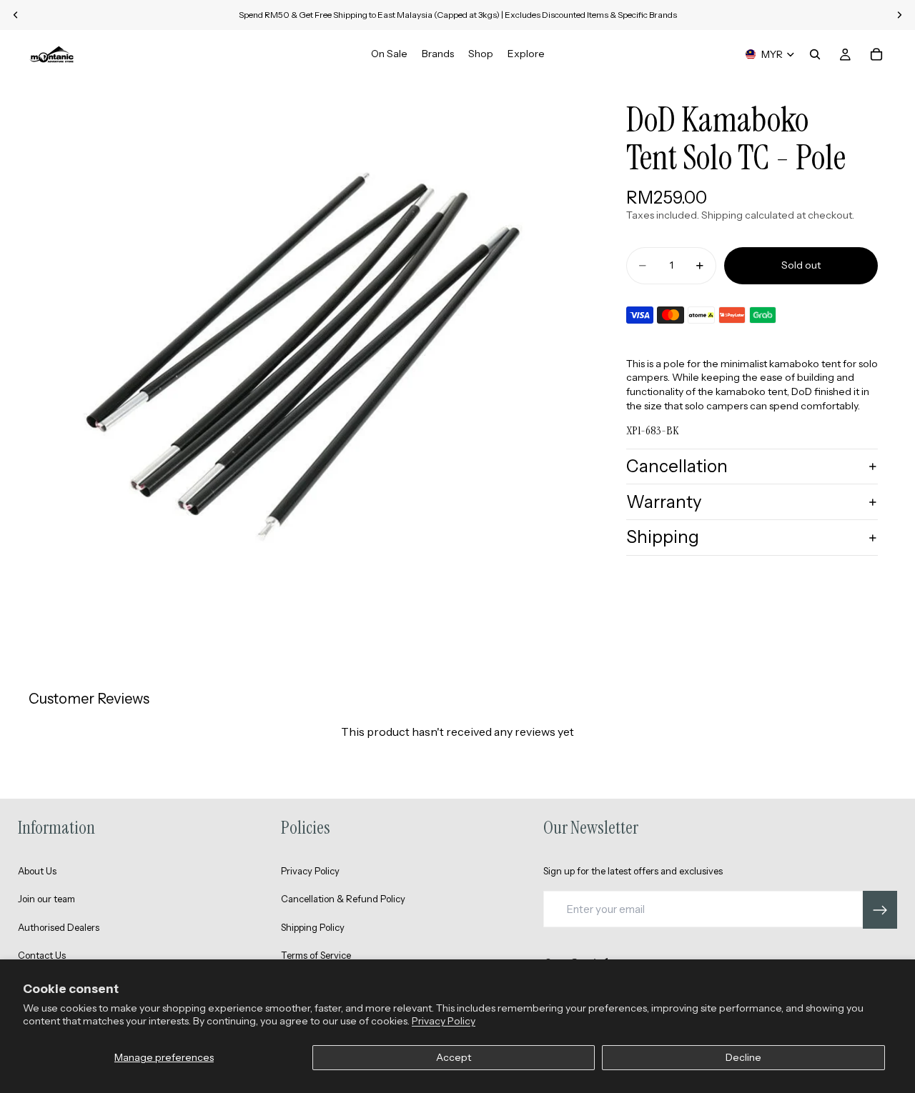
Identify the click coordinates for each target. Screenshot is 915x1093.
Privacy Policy (443, 1020)
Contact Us (42, 955)
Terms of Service (316, 955)
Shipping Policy (313, 927)
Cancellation (677, 466)
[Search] (815, 54)
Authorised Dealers (58, 927)
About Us (37, 871)
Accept (453, 1057)
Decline (743, 1057)
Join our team (46, 898)
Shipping (662, 536)
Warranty (664, 501)
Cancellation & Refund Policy (343, 898)
